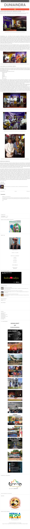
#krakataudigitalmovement (4, 314)
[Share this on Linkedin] (5, 180)
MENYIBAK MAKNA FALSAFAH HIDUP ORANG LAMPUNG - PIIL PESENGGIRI (13, 290)
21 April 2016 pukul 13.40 (7, 196)
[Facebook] (22, 1)
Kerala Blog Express (3, 315)
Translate (6, 217)
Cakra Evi (3, 196)
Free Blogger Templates (25, 523)
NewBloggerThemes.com (15, 523)
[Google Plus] (23, 1)
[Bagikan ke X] (2, 182)
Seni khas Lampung (20, 13)
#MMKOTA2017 (2, 313)
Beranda (16, 191)
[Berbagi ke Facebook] (3, 182)
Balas (3, 200)
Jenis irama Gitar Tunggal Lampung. (7, 13)
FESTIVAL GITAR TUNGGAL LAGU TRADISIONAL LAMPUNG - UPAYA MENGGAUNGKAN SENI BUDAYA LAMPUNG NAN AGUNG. (12, 11)
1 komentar (25, 13)
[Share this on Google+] (3, 180)
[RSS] (27, 1)
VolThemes (6, 523)
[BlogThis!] (1, 182)
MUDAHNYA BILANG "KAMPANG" (8, 287)
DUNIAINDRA (15, 5)
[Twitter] (21, 1)
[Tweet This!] (2, 180)
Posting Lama (28, 191)
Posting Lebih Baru (2, 191)
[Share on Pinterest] (4, 180)
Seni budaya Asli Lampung (14, 13)
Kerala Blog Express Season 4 (4, 316)
